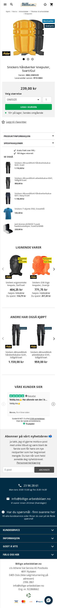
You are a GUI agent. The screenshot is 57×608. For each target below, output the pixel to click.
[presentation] (53, 269)
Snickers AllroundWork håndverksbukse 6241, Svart (32, 164)
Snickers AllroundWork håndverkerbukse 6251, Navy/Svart (33, 194)
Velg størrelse (13, 93)
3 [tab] (32, 59)
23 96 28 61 (31, 486)
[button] (48, 600)
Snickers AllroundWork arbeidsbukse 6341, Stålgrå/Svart (34, 179)
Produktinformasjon (17, 136)
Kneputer (28, 14)
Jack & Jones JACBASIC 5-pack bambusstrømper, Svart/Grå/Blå (29, 225)
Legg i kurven (28, 106)
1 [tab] (24, 59)
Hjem (8, 11)
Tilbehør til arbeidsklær (40, 11)
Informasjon (11, 538)
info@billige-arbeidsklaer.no (31, 499)
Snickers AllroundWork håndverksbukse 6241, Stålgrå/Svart (16, 355)
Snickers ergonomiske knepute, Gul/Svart (16, 284)
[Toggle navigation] (5, 4)
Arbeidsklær (23, 11)
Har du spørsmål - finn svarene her (31, 512)
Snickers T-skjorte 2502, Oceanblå (29, 209)
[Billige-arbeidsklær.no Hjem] (28, 4)
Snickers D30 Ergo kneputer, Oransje (41, 284)
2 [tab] (28, 59)
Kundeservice (11, 530)
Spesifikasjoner (13, 143)
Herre (14, 11)
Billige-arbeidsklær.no (28, 563)
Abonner (44, 469)
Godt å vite (10, 546)
